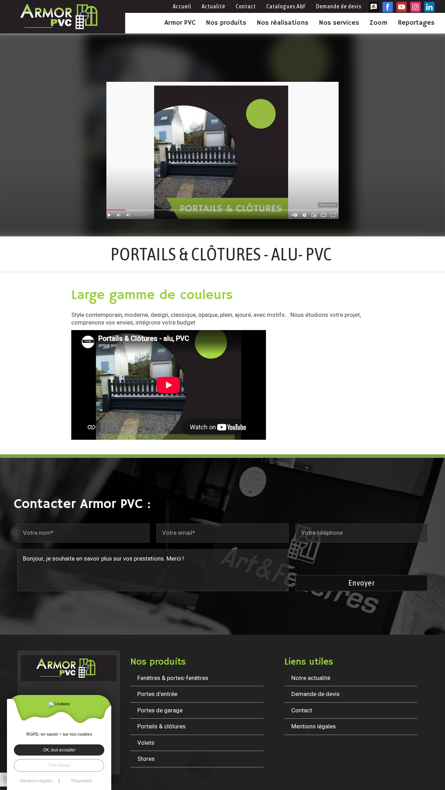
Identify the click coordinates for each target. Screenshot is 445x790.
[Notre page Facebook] (387, 7)
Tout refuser (59, 765)
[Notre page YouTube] (401, 7)
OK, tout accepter (59, 750)
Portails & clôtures (161, 726)
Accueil (182, 6)
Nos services (339, 23)
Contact (246, 6)
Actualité (213, 6)
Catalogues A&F (286, 6)
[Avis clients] (374, 7)
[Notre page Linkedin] (429, 7)
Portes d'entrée (157, 694)
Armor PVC (179, 23)
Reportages (416, 23)
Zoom (378, 23)
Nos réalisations (282, 23)
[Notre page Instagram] (415, 7)
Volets (145, 742)
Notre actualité (310, 678)
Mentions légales (313, 726)
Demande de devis (339, 6)
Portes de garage (160, 710)
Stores (146, 758)
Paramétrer (81, 781)
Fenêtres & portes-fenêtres (172, 678)
